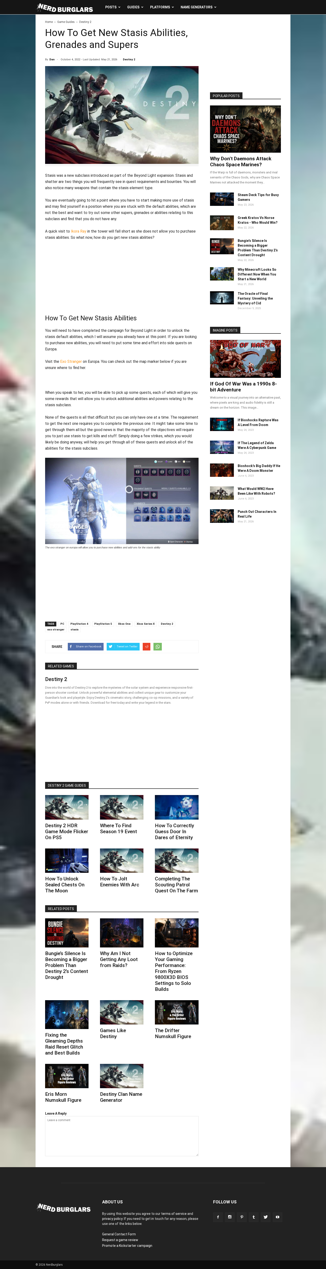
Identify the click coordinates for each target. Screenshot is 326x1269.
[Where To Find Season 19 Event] (121, 807)
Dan (52, 59)
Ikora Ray (78, 231)
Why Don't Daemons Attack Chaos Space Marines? (240, 161)
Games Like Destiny (113, 1033)
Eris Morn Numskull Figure (63, 1097)
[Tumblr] (253, 1217)
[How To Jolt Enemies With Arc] (121, 860)
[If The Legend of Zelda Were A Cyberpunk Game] (222, 453)
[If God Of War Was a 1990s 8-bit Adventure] (245, 359)
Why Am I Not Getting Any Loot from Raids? (119, 959)
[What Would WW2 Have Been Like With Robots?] (222, 498)
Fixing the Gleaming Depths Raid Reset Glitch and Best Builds (64, 1044)
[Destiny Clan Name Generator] (121, 1076)
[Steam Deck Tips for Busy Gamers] (222, 205)
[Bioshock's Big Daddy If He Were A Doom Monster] (222, 476)
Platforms (160, 7)
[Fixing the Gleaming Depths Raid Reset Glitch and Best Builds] (67, 1014)
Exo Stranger (71, 361)
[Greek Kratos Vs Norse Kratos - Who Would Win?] (222, 229)
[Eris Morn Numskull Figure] (67, 1076)
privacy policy (112, 1219)
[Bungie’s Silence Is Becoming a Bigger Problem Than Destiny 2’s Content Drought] (67, 932)
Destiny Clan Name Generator (121, 1097)
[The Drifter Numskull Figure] (176, 1012)
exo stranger (55, 629)
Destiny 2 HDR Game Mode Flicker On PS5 (66, 831)
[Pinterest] (242, 1217)
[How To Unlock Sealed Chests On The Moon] (67, 860)
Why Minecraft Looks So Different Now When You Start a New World (257, 274)
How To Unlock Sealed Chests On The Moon (64, 885)
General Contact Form (119, 1234)
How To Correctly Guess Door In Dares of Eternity (174, 831)
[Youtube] (277, 1217)
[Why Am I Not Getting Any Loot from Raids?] (121, 932)
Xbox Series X (146, 623)
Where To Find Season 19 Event (118, 828)
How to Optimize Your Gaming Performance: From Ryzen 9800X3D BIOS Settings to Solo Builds (174, 971)
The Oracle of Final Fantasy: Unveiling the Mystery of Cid (255, 298)
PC (62, 623)
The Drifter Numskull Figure (173, 1033)
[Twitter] (265, 1217)
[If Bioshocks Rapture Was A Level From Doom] (222, 430)
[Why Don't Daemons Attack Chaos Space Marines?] (245, 129)
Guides (133, 7)
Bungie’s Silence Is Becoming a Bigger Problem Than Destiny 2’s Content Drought (66, 965)
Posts (110, 7)
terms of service (174, 1214)
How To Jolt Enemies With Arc (119, 882)
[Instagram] (230, 1217)
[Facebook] (218, 1217)
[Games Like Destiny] (121, 1012)
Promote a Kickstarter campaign (127, 1246)
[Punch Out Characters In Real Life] (222, 522)
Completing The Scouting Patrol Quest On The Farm (176, 885)
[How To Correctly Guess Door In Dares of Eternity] (176, 807)
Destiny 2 (129, 59)
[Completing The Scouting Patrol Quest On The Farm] (176, 860)
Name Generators (196, 7)
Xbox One (124, 623)
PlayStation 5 (103, 623)
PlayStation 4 (79, 623)
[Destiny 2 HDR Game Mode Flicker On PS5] (67, 807)
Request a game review (120, 1240)
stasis (75, 629)
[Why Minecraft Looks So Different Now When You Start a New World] (222, 279)
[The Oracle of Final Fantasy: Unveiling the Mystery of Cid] (222, 303)
